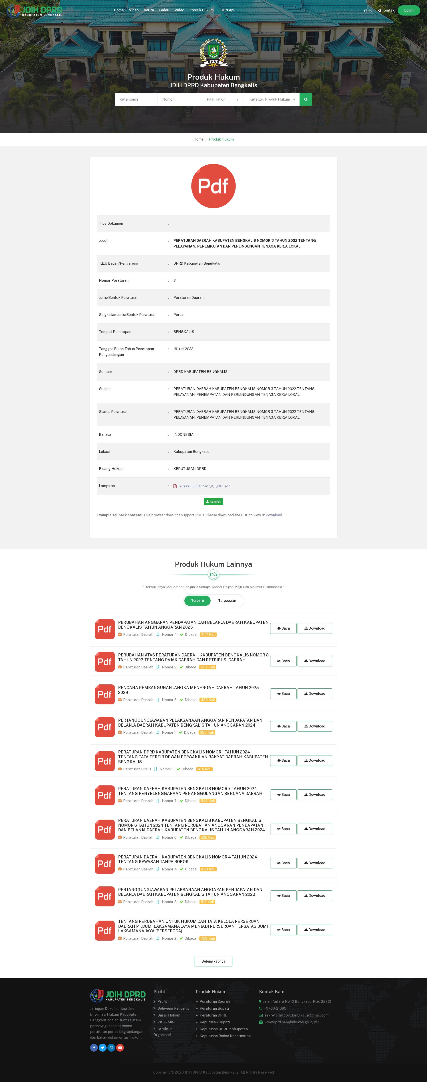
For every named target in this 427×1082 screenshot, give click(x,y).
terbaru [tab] (197, 600)
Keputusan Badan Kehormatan (225, 1036)
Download (274, 515)
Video (134, 10)
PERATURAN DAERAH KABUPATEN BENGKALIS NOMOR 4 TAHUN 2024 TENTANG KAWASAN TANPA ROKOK (187, 859)
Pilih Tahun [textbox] (216, 99)
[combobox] (221, 99)
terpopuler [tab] (227, 600)
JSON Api (226, 10)
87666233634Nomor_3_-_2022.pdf (203, 486)
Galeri (164, 10)
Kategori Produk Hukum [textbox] (270, 99)
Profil (162, 1001)
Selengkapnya (213, 961)
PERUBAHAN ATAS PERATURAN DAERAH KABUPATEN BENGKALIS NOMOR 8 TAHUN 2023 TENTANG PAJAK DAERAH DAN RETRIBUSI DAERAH (193, 657)
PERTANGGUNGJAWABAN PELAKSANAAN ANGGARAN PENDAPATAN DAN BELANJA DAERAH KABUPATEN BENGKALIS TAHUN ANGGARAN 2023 (190, 892)
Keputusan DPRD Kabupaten (223, 1029)
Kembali (215, 501)
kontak (389, 10)
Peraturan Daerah (214, 1001)
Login (409, 10)
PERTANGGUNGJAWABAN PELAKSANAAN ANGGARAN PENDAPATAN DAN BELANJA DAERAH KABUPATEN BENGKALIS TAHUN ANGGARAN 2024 (190, 722)
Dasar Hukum (168, 1015)
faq (369, 10)
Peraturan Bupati (214, 1008)
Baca (285, 628)
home (119, 10)
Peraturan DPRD (213, 1015)
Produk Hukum (201, 10)
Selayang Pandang (173, 1008)
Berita (149, 10)
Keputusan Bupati (214, 1022)
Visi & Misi (166, 1022)
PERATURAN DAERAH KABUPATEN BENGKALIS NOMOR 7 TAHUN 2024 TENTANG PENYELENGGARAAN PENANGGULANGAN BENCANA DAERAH (190, 791)
